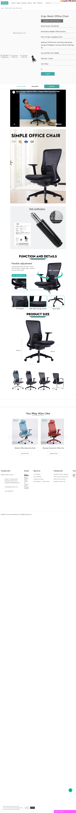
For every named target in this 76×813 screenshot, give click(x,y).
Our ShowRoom (37, 476)
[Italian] (68, 1)
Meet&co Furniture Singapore (61, 474)
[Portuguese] (66, 1)
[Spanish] (63, 1)
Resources (24, 3)
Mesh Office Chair (17, 8)
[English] (75, 1)
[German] (70, 1)
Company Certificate (38, 479)
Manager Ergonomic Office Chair (54, 448)
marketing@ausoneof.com (11, 487)
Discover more (25, 453)
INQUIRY (47, 73)
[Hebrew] (61, 1)
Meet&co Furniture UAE (59, 481)
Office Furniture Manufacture (61, 476)
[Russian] (64, 1)
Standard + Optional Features (52, 21)
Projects (18, 3)
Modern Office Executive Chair (25, 448)
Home (2, 8)
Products (13, 3)
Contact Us (39, 3)
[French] (71, 1)
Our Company (36, 474)
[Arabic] (73, 1)
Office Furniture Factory (59, 479)
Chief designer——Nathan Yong (41, 481)
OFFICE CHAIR (8, 8)
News (34, 3)
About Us (30, 3)
